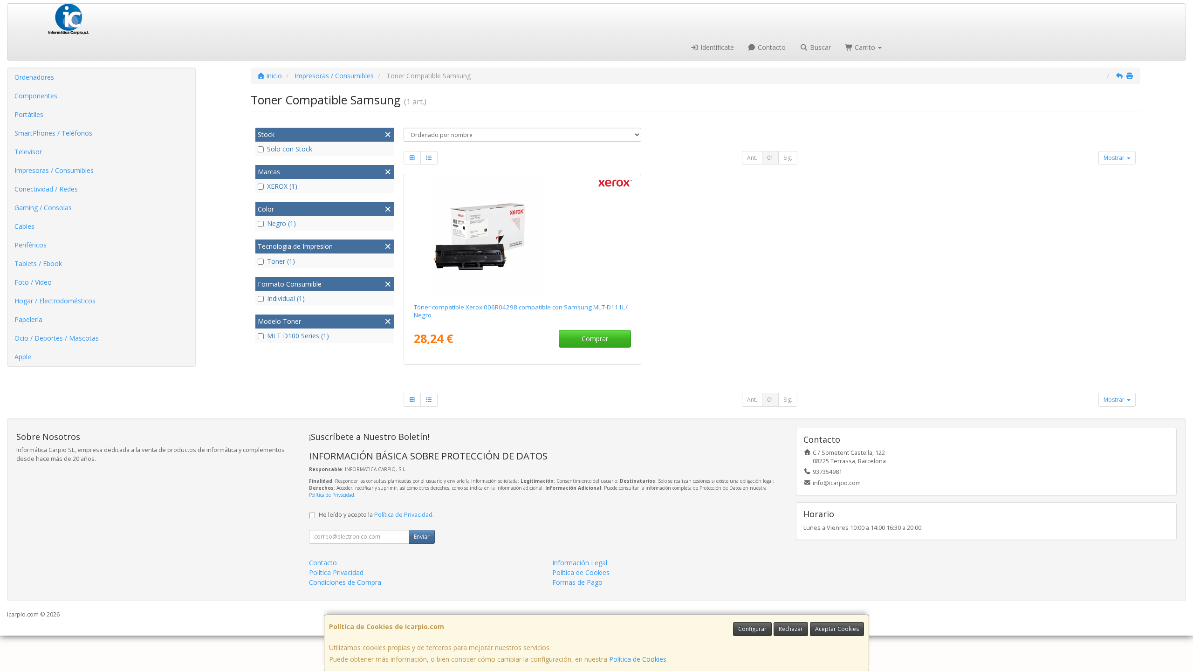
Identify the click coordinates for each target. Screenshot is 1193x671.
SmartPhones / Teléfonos (53, 133)
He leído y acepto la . (376, 515)
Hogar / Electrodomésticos (55, 300)
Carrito (865, 47)
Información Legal (579, 562)
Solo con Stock (289, 148)
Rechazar (791, 629)
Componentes (35, 95)
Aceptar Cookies (837, 629)
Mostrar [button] (1115, 158)
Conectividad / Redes (46, 189)
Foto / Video (33, 282)
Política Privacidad (336, 572)
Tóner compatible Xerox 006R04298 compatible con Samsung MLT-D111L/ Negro (521, 311)
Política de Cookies (637, 659)
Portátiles (28, 114)
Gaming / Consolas (43, 207)
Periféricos (30, 244)
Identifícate (716, 47)
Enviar (422, 537)
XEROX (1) (282, 186)
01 (770, 158)
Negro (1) (281, 223)
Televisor (28, 151)
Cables (24, 226)
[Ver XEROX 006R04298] (522, 236)
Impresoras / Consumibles (54, 170)
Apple (22, 356)
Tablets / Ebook (38, 263)
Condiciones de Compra (345, 582)
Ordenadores (34, 77)
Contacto (771, 47)
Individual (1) (286, 298)
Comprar (595, 338)
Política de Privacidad (331, 495)
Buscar (819, 47)
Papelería (28, 319)
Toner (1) (281, 261)
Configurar (752, 629)
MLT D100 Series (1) (298, 335)
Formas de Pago (577, 582)
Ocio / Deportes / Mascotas (56, 338)
